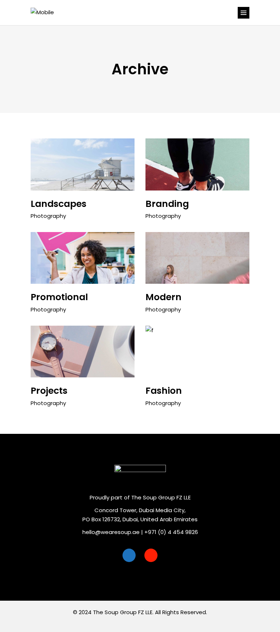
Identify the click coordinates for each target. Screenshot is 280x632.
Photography (48, 216)
